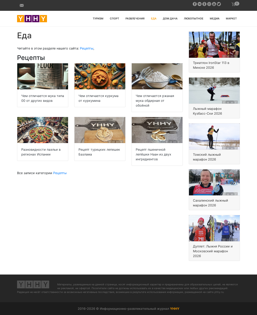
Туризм (98, 18)
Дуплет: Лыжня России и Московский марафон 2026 (213, 251)
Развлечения (135, 18)
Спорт (114, 18)
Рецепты (86, 48)
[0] (233, 4)
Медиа (214, 18)
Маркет (231, 18)
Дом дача (170, 18)
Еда (153, 18)
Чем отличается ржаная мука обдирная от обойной (155, 100)
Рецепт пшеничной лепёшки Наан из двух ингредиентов (153, 154)
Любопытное (193, 18)
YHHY (174, 309)
